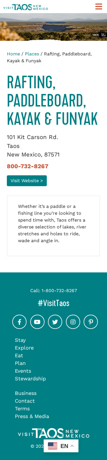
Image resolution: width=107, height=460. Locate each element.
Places (32, 54)
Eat (19, 355)
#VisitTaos (71, 303)
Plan (20, 363)
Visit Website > (27, 180)
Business (26, 393)
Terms (22, 408)
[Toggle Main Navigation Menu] (99, 6)
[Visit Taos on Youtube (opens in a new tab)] (37, 327)
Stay (20, 340)
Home (13, 54)
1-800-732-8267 (59, 290)
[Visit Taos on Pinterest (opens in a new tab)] (91, 327)
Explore (24, 348)
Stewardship (30, 378)
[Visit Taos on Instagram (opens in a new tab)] (73, 327)
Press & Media (32, 416)
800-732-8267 (27, 166)
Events (23, 371)
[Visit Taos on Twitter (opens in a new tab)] (55, 327)
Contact (25, 401)
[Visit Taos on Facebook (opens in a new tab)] (19, 327)
